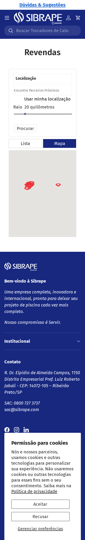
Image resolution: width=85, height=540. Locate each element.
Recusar (40, 516)
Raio (17, 107)
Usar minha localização (47, 99)
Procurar (25, 128)
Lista (25, 143)
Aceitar (40, 504)
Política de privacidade (34, 491)
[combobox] (42, 31)
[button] (58, 187)
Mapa (59, 143)
